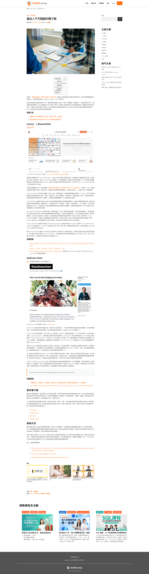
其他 (28, 15)
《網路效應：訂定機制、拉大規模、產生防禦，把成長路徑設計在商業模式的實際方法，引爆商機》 (58, 383)
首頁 (87, 3)
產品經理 (48, 493)
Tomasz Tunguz (34, 419)
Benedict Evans (34, 413)
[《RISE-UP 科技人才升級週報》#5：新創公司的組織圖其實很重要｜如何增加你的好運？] (37, 471)
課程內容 (93, 3)
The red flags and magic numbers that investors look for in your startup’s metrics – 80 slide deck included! (61, 385)
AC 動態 (104, 33)
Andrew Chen (59, 87)
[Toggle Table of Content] (64, 79)
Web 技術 (104, 39)
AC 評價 (104, 36)
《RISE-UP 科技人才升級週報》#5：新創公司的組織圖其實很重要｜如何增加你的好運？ (37, 479)
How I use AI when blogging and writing (43, 454)
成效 (108, 3)
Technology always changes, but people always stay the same (50, 457)
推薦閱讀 (59, 85)
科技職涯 (33, 15)
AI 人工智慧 (105, 56)
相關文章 (59, 81)
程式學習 (104, 44)
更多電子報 (58, 90)
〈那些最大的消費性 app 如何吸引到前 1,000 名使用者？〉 (64, 188)
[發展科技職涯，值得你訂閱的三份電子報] (60, 471)
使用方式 (57, 92)
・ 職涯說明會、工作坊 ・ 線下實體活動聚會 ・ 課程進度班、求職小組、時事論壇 (33, 537)
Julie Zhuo (33, 416)
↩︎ (54, 450)
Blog (113, 3)
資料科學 (104, 50)
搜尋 (103, 15)
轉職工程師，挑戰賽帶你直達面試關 (111, 87)
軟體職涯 (104, 53)
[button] (36, 529)
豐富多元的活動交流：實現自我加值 (36, 532)
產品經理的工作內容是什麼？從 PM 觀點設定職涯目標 (45, 119)
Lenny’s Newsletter (60, 83)
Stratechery (33, 410)
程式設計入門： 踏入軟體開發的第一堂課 (74, 532)
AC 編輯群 (48, 22)
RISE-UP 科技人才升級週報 (37, 493)
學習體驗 (101, 3)
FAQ (119, 3)
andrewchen (50, 324)
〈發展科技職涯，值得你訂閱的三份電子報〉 (43, 97)
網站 (28, 127)
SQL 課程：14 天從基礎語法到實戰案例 (111, 532)
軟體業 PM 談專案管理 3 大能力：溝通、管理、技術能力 (46, 116)
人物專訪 (104, 41)
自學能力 (104, 47)
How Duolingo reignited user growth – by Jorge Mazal (46, 251)
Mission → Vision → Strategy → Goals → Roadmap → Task (47, 248)
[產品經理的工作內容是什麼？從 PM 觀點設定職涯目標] (83, 471)
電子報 (32, 127)
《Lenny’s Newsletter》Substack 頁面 (57, 174)
